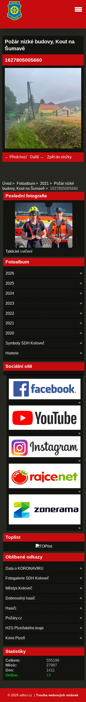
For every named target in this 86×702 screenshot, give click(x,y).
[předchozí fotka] (12, 109)
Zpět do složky (59, 157)
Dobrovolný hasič (20, 598)
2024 (9, 293)
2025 (9, 283)
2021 (44, 183)
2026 (9, 273)
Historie (12, 353)
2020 (9, 333)
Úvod (6, 183)
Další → (37, 157)
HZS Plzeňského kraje (24, 628)
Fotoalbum (26, 183)
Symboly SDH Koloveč (24, 343)
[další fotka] (73, 109)
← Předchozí (16, 157)
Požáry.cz (13, 618)
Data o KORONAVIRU (24, 568)
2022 (9, 313)
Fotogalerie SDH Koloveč (27, 578)
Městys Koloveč (18, 588)
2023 (9, 303)
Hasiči (10, 608)
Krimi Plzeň (15, 638)
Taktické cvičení (18, 251)
